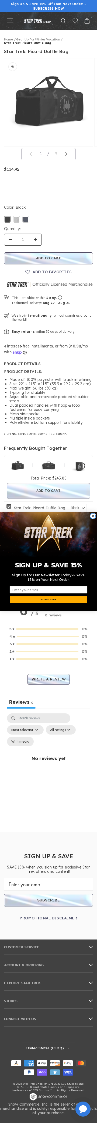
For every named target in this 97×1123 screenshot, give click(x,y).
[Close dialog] (93, 516)
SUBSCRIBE (48, 599)
